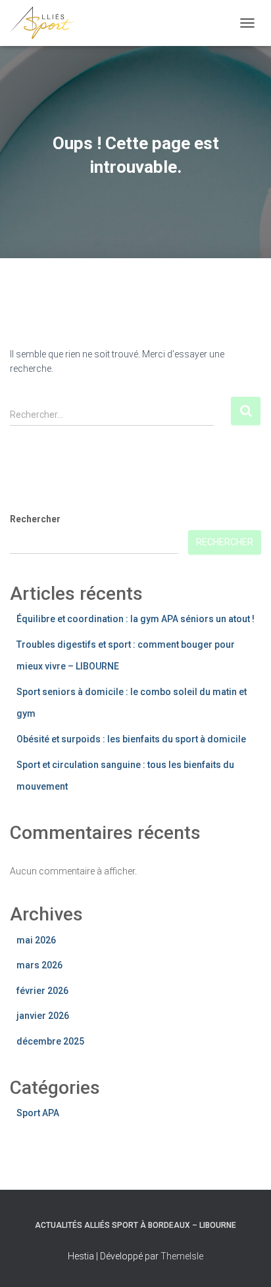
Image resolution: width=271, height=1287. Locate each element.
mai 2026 (36, 940)
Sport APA (37, 1113)
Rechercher (35, 519)
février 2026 (42, 990)
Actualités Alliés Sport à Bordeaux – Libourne (135, 1225)
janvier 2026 (42, 1015)
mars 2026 (39, 965)
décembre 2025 (50, 1041)
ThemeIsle (181, 1256)
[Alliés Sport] (47, 23)
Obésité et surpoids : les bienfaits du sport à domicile (131, 739)
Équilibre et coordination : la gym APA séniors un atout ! (135, 619)
